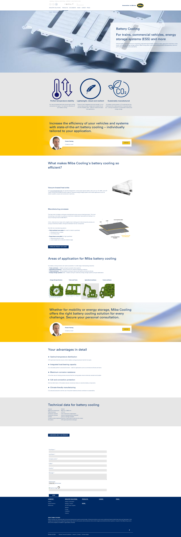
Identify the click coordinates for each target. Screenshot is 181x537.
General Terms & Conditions (57, 1)
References (50, 505)
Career (84, 7)
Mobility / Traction (69, 503)
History (49, 501)
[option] (56, 290)
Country (51, 468)
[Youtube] (67, 4)
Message (51, 472)
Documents (72, 7)
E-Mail (51, 463)
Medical (67, 507)
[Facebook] (129, 530)
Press (88, 7)
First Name (52, 449)
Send (53, 495)
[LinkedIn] (70, 4)
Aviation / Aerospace (69, 501)
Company (51, 499)
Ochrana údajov (85, 534)
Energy (66, 509)
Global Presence (51, 503)
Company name (53, 458)
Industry (67, 513)
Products (65, 7)
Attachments (52, 481)
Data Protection (76, 1)
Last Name (52, 454)
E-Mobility (67, 511)
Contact (126, 142)
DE (50, 4)
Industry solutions (55, 7)
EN (53, 4)
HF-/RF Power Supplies (70, 505)
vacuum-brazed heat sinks (56, 190)
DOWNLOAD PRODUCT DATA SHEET (58, 246)
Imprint (68, 1)
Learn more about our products (58, 435)
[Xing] (72, 4)
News (78, 7)
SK (56, 4)
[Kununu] (68, 4)
